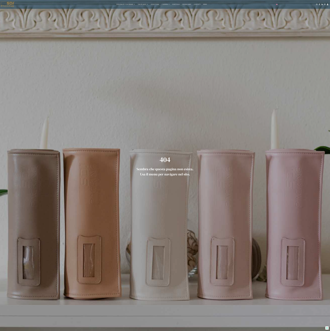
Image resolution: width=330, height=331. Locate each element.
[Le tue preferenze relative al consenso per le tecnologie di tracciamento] (327, 328)
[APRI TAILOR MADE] (147, 4)
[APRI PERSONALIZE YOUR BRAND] (134, 4)
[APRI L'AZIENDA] (169, 4)
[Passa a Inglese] (276, 4)
